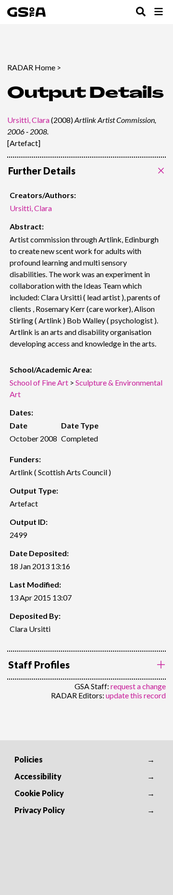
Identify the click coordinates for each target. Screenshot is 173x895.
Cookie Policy (39, 793)
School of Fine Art (39, 382)
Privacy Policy (39, 810)
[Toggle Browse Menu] (158, 12)
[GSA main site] (26, 12)
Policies (28, 759)
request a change (138, 686)
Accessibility (38, 776)
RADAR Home (31, 67)
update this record (136, 695)
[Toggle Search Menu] (141, 12)
